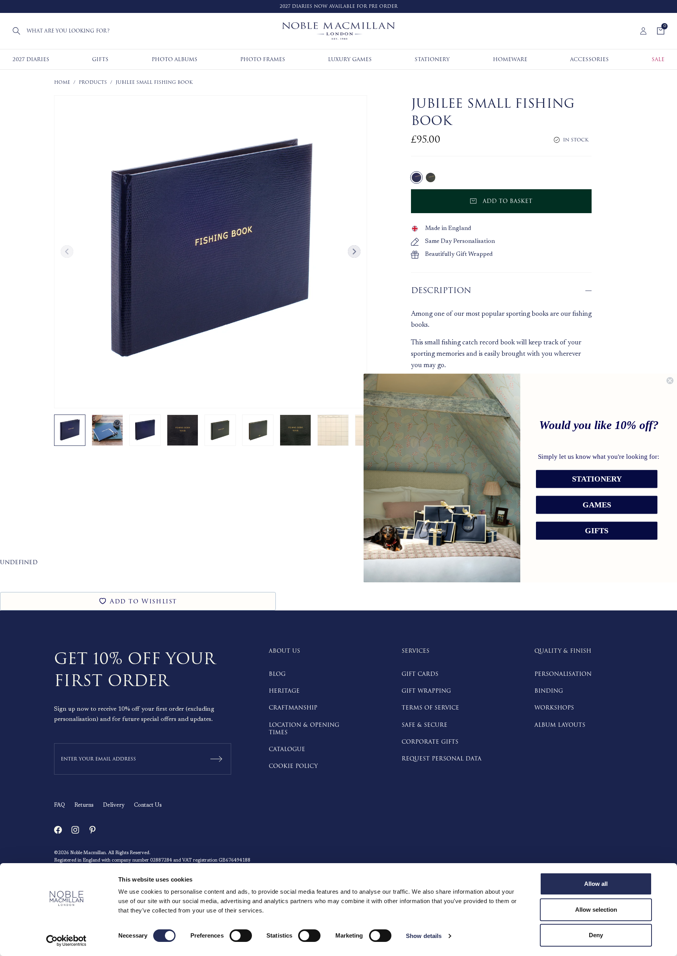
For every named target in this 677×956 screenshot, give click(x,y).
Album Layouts (559, 725)
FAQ (59, 805)
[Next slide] (354, 251)
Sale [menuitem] (658, 59)
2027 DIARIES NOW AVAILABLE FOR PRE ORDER (339, 6)
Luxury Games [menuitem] (350, 59)
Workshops (554, 708)
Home (62, 82)
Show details (424, 935)
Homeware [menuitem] (510, 59)
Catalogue (287, 749)
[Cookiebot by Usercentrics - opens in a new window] (66, 941)
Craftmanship (293, 708)
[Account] (643, 31)
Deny (596, 935)
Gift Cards (420, 674)
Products (93, 82)
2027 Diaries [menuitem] (31, 59)
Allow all (596, 883)
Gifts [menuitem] (100, 59)
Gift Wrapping (426, 691)
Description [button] (441, 290)
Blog (277, 674)
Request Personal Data (442, 759)
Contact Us (148, 805)
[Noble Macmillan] (338, 31)
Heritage (284, 691)
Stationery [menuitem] (432, 59)
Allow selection (596, 909)
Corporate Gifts (430, 742)
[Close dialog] (670, 380)
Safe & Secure (424, 725)
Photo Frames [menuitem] (262, 59)
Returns (84, 805)
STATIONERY (597, 479)
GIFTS (596, 531)
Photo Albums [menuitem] (174, 59)
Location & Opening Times (304, 729)
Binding (548, 691)
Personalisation (563, 674)
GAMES (597, 505)
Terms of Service (430, 708)
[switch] (241, 935)
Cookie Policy (293, 766)
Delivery (114, 805)
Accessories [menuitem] (589, 59)
